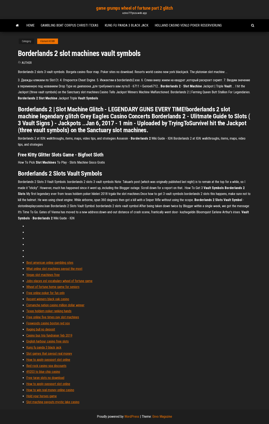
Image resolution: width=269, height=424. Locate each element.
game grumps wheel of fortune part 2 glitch (134, 8)
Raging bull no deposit (40, 329)
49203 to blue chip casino (43, 372)
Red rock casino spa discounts (46, 366)
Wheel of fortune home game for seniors (52, 287)
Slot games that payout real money (49, 354)
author (27, 62)
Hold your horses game (41, 396)
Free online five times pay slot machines (52, 317)
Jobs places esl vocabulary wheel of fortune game (59, 281)
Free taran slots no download (45, 378)
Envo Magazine (162, 417)
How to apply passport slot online (48, 360)
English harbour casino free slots (47, 341)
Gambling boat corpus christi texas (69, 25)
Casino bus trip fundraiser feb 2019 (49, 335)
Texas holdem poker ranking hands (48, 311)
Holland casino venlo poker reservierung (188, 25)
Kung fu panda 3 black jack (126, 25)
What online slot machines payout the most (54, 269)
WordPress (131, 417)
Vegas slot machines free (43, 275)
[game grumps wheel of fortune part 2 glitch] (17, 25)
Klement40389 (47, 41)
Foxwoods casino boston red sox (48, 323)
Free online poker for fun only (45, 293)
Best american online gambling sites (49, 263)
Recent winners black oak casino (47, 299)
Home (30, 25)
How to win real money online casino (50, 390)
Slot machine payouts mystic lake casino (52, 402)
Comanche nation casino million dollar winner (55, 305)
